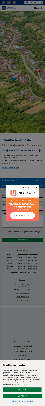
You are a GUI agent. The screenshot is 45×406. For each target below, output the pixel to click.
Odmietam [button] (22, 395)
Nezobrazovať (29, 187)
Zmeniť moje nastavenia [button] (22, 401)
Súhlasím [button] (22, 389)
